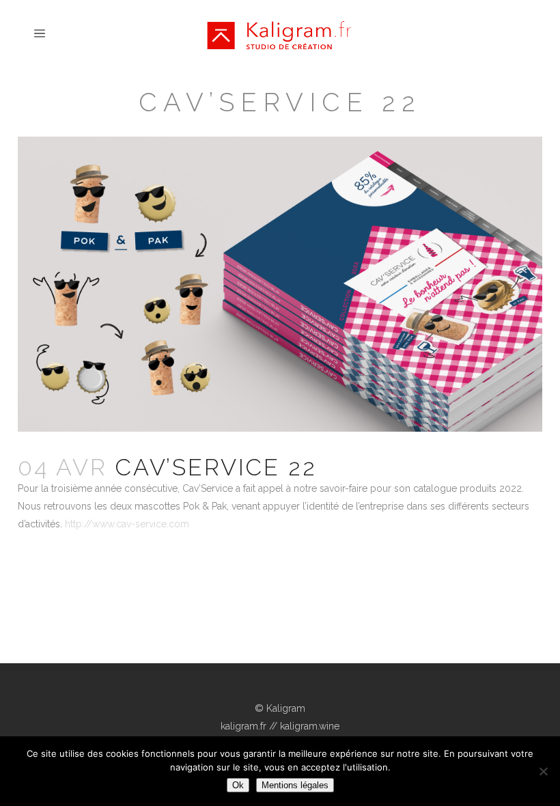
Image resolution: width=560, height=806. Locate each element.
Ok (238, 785)
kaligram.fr (243, 726)
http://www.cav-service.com (127, 523)
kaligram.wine (309, 726)
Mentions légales (295, 785)
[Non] (543, 771)
